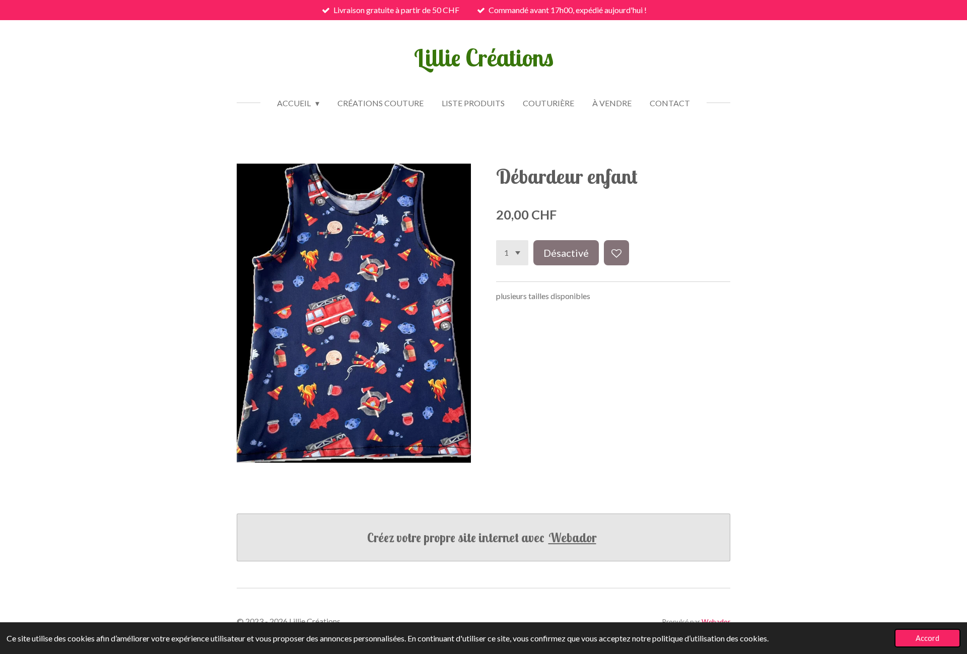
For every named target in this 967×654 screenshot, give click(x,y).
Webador (572, 537)
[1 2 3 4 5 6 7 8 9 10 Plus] (512, 252)
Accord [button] (927, 638)
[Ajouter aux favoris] (616, 252)
